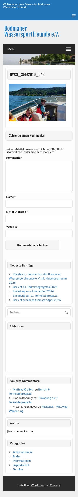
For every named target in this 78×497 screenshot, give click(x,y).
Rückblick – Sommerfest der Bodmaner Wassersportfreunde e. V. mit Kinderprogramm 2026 (38, 278)
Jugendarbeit (21, 465)
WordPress (37, 485)
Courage (55, 485)
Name (11, 196)
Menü (11, 49)
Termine (18, 469)
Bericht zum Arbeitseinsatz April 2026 (37, 300)
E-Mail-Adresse (17, 211)
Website (11, 226)
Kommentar (14, 157)
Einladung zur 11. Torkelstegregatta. (35, 295)
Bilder (16, 456)
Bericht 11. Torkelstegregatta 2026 (35, 287)
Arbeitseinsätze (23, 452)
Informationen (22, 460)
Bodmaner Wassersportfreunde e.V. (31, 31)
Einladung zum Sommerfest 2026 (33, 291)
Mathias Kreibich (23, 389)
